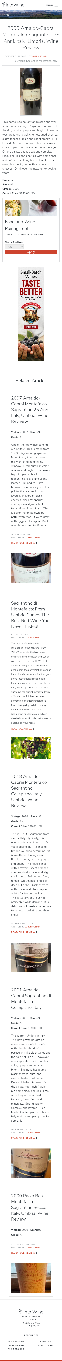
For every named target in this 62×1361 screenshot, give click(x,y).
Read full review (23, 543)
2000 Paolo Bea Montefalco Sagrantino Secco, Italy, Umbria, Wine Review (29, 1207)
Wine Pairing (16, 1345)
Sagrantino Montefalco (38, 61)
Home (5, 15)
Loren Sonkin (39, 56)
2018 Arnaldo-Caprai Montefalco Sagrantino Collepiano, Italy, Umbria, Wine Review (29, 791)
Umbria (21, 61)
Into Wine (33, 1312)
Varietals (46, 1341)
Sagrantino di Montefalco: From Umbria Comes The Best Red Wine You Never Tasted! (30, 614)
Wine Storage (46, 1345)
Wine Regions (16, 1349)
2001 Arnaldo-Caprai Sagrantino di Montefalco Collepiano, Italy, (31, 998)
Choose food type (14, 242)
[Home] (3, 4)
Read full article (21, 728)
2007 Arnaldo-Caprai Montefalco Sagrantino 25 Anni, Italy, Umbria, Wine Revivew (30, 409)
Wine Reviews (16, 1341)
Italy (55, 61)
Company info (33, 1325)
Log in (33, 1319)
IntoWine (15, 5)
